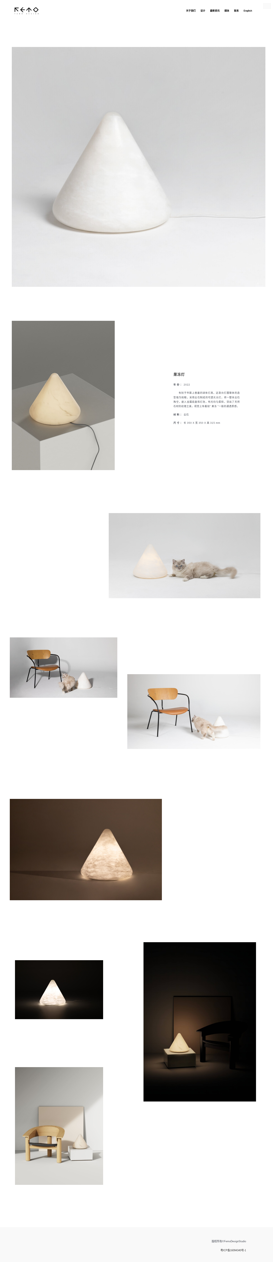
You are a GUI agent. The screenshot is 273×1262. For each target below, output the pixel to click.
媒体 (226, 10)
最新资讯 (215, 10)
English (248, 10)
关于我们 (191, 10)
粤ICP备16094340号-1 (233, 1250)
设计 (202, 10)
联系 (236, 10)
